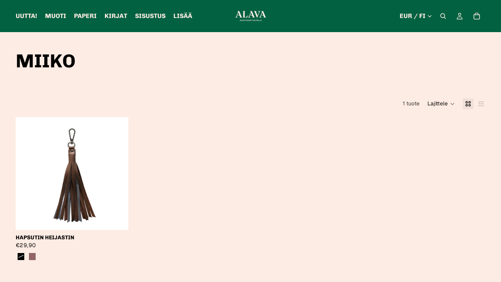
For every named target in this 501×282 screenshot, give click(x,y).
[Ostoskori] (476, 16)
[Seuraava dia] (116, 173)
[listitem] (182, 16)
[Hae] (443, 16)
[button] (441, 103)
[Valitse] (116, 218)
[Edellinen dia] (27, 173)
